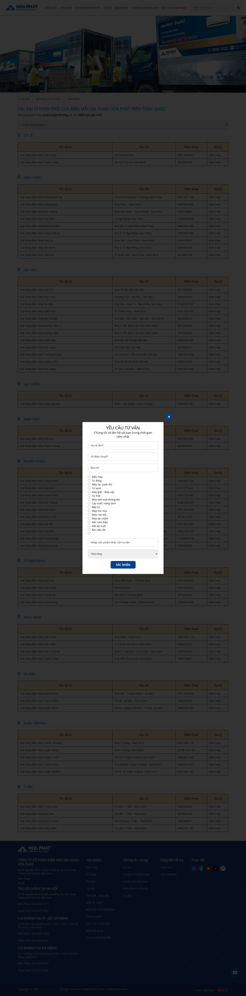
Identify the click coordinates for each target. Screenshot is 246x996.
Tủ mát (96, 495)
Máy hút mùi (99, 511)
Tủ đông (97, 480)
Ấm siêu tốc (99, 529)
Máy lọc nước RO (102, 484)
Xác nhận (123, 565)
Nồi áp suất (99, 526)
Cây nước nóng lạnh (104, 503)
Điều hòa (97, 477)
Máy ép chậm (100, 518)
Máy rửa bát (99, 514)
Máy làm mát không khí (106, 499)
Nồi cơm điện (100, 522)
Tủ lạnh (96, 488)
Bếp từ (96, 507)
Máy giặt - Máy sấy (103, 492)
